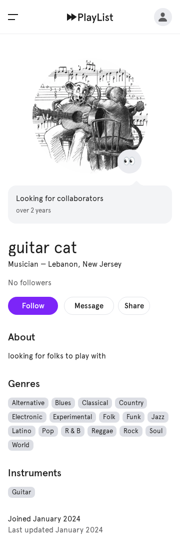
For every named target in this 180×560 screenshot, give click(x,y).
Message (89, 305)
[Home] (90, 17)
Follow (33, 305)
